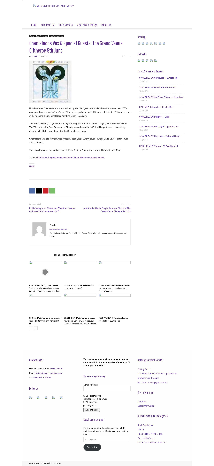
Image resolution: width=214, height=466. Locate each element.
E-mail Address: (90, 384)
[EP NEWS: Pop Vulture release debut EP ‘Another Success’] (80, 272)
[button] (181, 25)
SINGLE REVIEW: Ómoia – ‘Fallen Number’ (158, 87)
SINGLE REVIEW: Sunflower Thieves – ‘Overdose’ (161, 97)
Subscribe (92, 447)
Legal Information (146, 405)
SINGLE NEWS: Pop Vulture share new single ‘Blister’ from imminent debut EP (45, 321)
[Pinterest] (45, 190)
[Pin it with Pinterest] (152, 44)
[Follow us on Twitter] (143, 61)
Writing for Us (144, 369)
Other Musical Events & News (152, 442)
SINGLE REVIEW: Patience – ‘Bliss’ (154, 117)
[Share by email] (164, 44)
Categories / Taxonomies (95, 398)
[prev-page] (31, 328)
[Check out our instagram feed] (156, 61)
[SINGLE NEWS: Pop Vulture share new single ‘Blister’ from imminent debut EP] (45, 305)
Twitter (48, 377)
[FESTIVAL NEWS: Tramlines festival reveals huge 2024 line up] (115, 305)
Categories (91, 405)
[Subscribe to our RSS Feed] (148, 61)
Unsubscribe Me (93, 395)
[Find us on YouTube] (152, 61)
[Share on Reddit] (148, 44)
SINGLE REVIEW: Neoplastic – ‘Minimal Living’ (159, 136)
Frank (34, 56)
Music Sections (66, 24)
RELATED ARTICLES (41, 255)
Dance (141, 429)
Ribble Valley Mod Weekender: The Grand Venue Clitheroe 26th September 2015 (52, 210)
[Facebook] (32, 190)
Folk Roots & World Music (150, 433)
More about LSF (48, 24)
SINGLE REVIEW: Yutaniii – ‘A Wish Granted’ (158, 146)
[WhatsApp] (52, 190)
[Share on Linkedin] (156, 44)
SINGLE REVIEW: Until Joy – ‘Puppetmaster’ (159, 126)
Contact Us (106, 24)
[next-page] (36, 328)
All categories (92, 402)
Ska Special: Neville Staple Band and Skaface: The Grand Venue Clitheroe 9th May (107, 210)
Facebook (37, 377)
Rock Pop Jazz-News (56, 36)
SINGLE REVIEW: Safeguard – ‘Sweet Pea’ (158, 78)
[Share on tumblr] (160, 44)
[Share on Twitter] (143, 44)
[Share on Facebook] (139, 44)
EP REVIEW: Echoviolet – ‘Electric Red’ (156, 107)
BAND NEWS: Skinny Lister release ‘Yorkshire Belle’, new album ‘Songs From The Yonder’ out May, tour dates (44, 288)
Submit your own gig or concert (152, 382)
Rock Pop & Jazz (41, 36)
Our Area (142, 401)
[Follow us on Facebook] (139, 61)
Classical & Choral (146, 438)
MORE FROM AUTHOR (65, 255)
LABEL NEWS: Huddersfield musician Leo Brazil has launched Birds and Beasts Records (114, 288)
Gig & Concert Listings (87, 24)
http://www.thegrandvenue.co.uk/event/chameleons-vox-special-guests (71, 157)
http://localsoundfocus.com (58, 229)
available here (55, 368)
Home (34, 24)
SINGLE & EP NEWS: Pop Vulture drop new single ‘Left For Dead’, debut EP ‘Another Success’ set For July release (80, 321)
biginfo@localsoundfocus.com (49, 373)
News (32, 36)
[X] (39, 190)
